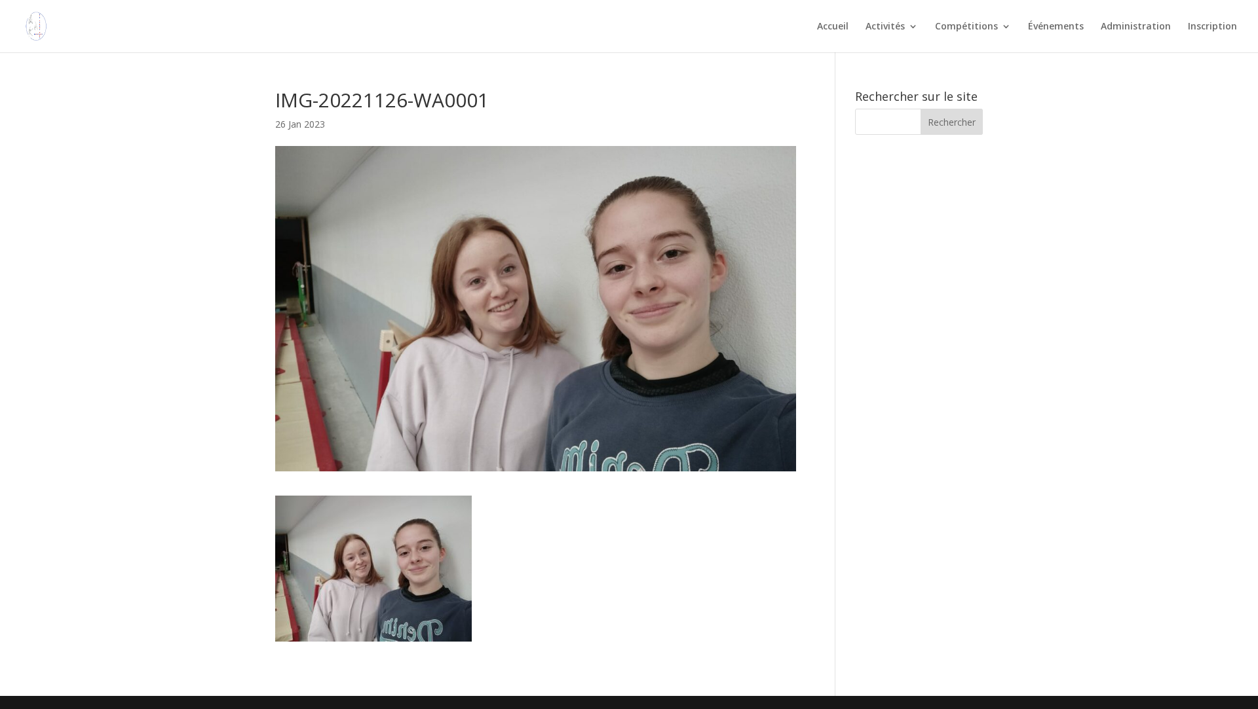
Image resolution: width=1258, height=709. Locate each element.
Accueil (832, 27)
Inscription (1212, 27)
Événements (1056, 27)
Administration (1136, 27)
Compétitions (966, 27)
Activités (885, 27)
